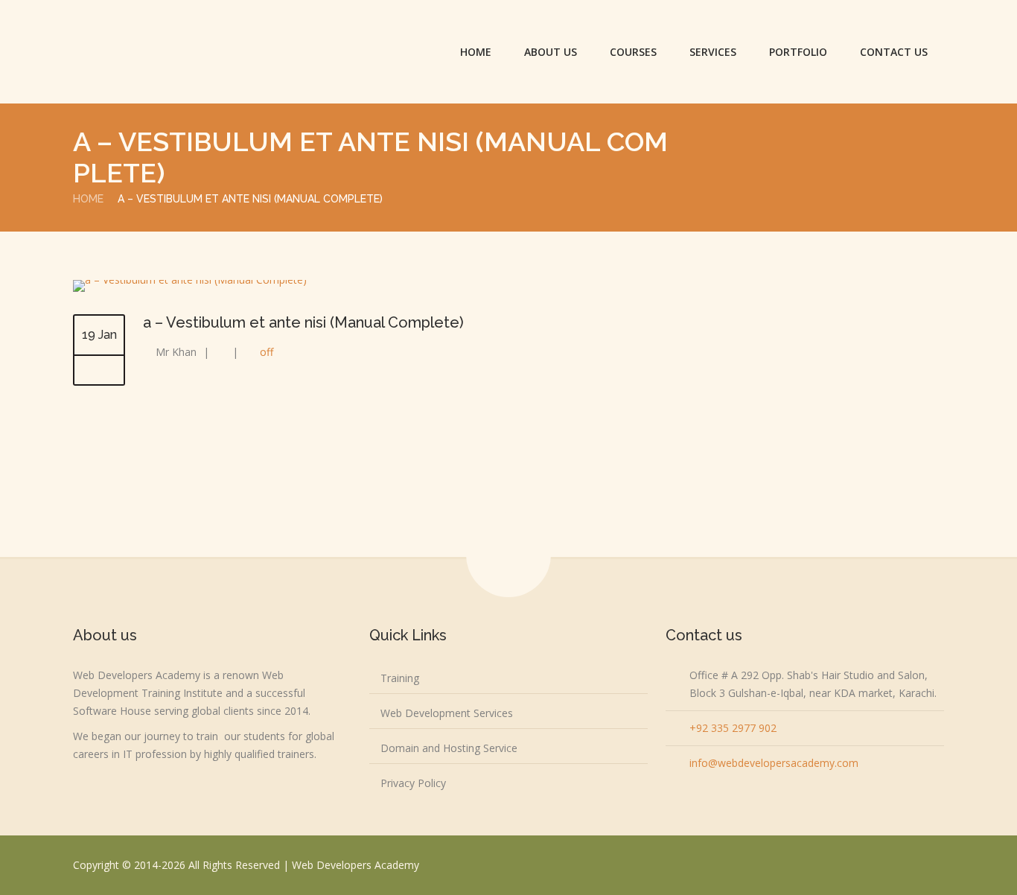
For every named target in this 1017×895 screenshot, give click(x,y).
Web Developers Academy (355, 865)
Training (399, 678)
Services (712, 52)
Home (475, 52)
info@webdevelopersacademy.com (773, 763)
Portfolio (798, 52)
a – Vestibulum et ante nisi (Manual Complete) (303, 322)
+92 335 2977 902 (733, 728)
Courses (633, 52)
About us (550, 52)
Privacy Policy (413, 783)
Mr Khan (176, 352)
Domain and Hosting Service (448, 748)
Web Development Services (446, 713)
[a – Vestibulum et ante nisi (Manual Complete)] (190, 280)
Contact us (894, 52)
